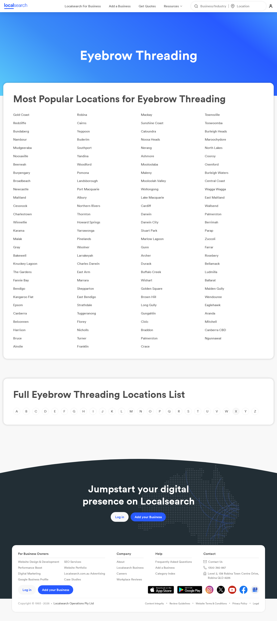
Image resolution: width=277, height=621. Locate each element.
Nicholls (83, 330)
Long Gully (149, 305)
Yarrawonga (85, 230)
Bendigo (19, 288)
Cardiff (146, 206)
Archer (146, 255)
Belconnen (21, 322)
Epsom (18, 305)
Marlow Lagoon (152, 239)
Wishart (146, 280)
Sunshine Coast (152, 123)
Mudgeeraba (22, 148)
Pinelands (84, 239)
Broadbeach (21, 181)
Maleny (146, 173)
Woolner (83, 247)
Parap (209, 230)
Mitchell (211, 322)
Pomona (83, 173)
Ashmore (147, 156)
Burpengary (21, 173)
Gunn (145, 247)
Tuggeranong (86, 313)
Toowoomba (213, 123)
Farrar (209, 247)
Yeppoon (83, 131)
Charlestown (22, 214)
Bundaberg (21, 131)
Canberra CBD (215, 330)
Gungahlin (148, 313)
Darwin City (149, 222)
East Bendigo (86, 297)
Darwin (146, 214)
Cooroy (210, 156)
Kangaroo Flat (23, 297)
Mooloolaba (149, 164)
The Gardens (22, 272)
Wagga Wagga (215, 189)
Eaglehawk (212, 305)
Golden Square (151, 288)
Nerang (146, 148)
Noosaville (20, 156)
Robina (82, 115)
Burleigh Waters (216, 173)
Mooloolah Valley (153, 181)
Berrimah (211, 222)
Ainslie (18, 346)
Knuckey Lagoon (25, 264)
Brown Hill (148, 297)
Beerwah (19, 164)
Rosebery (211, 255)
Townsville (212, 115)
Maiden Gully (214, 288)
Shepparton (85, 288)
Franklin (83, 346)
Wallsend (211, 206)
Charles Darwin (88, 264)
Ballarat (210, 280)
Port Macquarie (88, 189)
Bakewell (19, 255)
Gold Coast (21, 115)
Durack (146, 264)
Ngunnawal (213, 338)
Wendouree (213, 297)
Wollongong (149, 189)
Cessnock (20, 206)
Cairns (81, 123)
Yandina (82, 156)
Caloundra (148, 131)
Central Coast (215, 181)
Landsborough (87, 181)
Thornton (83, 214)
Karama (18, 230)
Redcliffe (19, 123)
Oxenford (212, 164)
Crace (145, 346)
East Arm (83, 272)
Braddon (147, 330)
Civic (144, 322)
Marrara (83, 280)
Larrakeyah (85, 255)
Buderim (83, 139)
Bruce (17, 338)
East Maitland (214, 197)
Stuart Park (149, 230)
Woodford (84, 164)
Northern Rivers (88, 206)
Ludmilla (211, 272)
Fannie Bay (21, 280)
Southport (84, 148)
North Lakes (213, 148)
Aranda (210, 313)
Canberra (20, 313)
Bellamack (212, 264)
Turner (81, 338)
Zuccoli (210, 239)
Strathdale (84, 305)
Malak (17, 239)
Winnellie (20, 222)
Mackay (146, 115)
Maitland (19, 197)
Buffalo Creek (151, 272)
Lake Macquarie (152, 197)
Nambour (20, 139)
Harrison (19, 330)
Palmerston (213, 214)
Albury (82, 197)
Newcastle (21, 189)
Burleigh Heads (216, 131)
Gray (16, 247)
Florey (81, 322)
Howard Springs (88, 222)
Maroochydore (215, 139)
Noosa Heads (150, 139)
